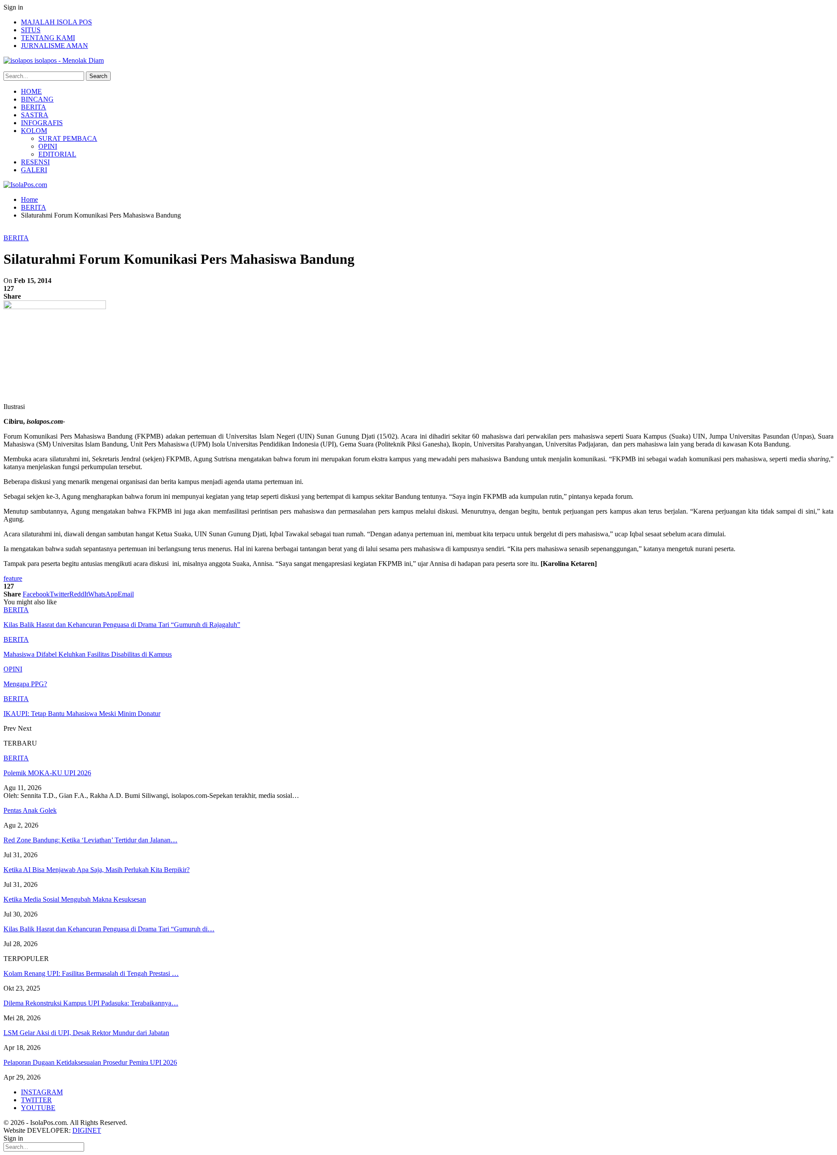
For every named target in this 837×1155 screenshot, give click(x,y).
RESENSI (35, 162)
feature (12, 578)
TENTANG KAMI (48, 37)
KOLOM (34, 130)
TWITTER (36, 1100)
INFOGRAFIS (42, 122)
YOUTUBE (38, 1107)
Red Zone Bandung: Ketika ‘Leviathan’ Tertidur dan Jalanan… (90, 840)
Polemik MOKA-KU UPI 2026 (47, 773)
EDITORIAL (57, 154)
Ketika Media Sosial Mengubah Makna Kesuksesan (74, 899)
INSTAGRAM (42, 1092)
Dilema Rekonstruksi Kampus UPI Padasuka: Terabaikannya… (90, 1003)
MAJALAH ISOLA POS (56, 22)
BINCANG (37, 99)
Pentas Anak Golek (30, 810)
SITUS (31, 30)
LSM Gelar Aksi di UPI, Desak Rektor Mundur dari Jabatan (86, 1032)
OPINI (47, 146)
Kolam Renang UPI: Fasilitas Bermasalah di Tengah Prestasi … (91, 973)
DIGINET (86, 1130)
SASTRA (34, 115)
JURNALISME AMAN (54, 45)
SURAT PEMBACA (67, 138)
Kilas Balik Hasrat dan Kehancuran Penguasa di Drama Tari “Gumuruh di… (108, 929)
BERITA (33, 107)
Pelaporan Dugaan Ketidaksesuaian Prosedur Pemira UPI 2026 (90, 1062)
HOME (31, 91)
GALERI (34, 170)
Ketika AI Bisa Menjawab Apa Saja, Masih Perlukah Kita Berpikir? (96, 869)
